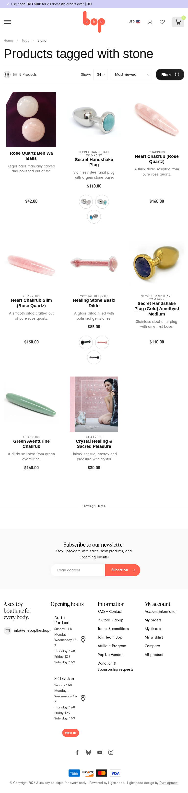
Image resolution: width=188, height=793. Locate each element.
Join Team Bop (110, 637)
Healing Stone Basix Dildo (94, 303)
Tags (25, 40)
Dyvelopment (168, 783)
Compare (152, 646)
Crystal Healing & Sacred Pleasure (94, 444)
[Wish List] (162, 22)
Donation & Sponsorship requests (115, 666)
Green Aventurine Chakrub (31, 444)
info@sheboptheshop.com (35, 630)
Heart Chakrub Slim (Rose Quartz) (31, 303)
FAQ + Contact (110, 611)
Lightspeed (116, 783)
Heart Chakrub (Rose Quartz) (157, 159)
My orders (153, 620)
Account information (161, 611)
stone (42, 40)
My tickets (153, 629)
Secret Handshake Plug (94, 162)
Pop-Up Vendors (111, 655)
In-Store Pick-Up (110, 620)
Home (8, 40)
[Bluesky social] (88, 752)
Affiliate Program (112, 646)
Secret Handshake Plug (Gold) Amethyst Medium (156, 308)
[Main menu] (7, 22)
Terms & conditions (113, 629)
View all (70, 733)
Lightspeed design (140, 783)
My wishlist (154, 637)
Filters (167, 75)
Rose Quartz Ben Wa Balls (31, 156)
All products (154, 655)
